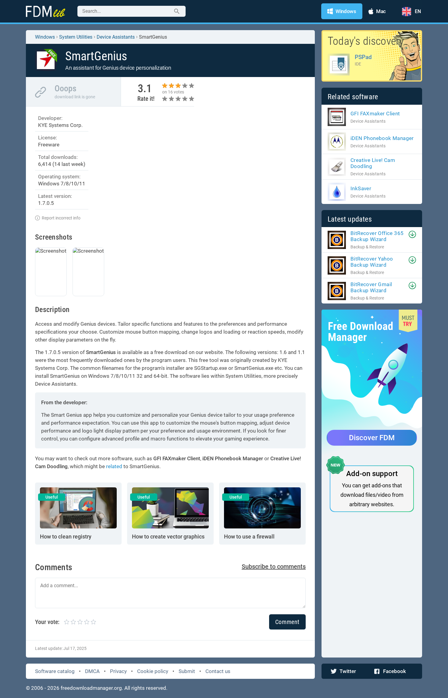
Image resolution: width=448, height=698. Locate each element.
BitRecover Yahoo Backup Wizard (371, 262)
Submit (187, 671)
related (114, 466)
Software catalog (55, 671)
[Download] (412, 234)
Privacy (118, 671)
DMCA (92, 671)
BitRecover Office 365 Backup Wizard (377, 236)
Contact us (217, 671)
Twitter (348, 671)
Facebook (394, 671)
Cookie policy (152, 671)
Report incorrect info (61, 218)
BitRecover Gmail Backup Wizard (371, 287)
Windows (45, 37)
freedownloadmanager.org (91, 688)
